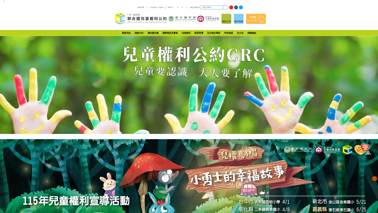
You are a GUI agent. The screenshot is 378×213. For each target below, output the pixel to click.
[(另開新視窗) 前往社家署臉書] (236, 7)
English (161, 7)
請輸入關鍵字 (194, 7)
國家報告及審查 (170, 33)
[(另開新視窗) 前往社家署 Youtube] (231, 7)
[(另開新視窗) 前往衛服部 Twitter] (241, 7)
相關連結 (251, 33)
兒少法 (240, 33)
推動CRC (139, 33)
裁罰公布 (226, 21)
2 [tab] (190, 137)
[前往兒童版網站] (256, 19)
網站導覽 (141, 7)
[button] (374, 178)
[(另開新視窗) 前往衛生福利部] (182, 19)
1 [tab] (188, 137)
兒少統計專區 (213, 33)
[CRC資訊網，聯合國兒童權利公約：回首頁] (140, 18)
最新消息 (126, 33)
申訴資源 (228, 33)
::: (4, 1)
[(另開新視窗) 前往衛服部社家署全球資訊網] (208, 18)
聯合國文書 (153, 33)
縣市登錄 (238, 21)
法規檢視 (186, 33)
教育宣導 (199, 33)
